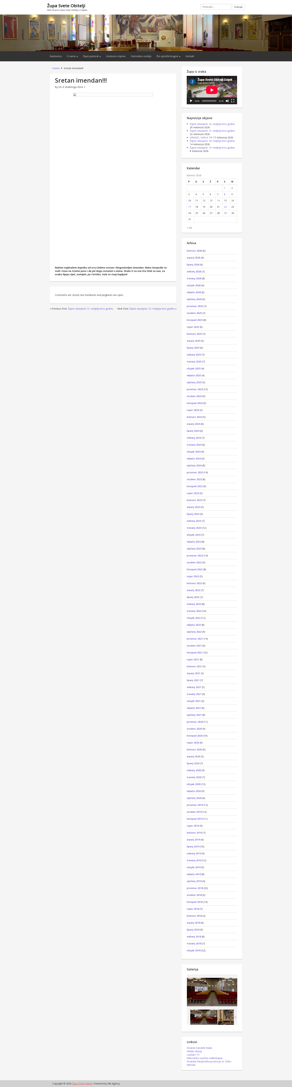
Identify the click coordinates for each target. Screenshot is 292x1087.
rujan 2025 (193, 326)
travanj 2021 (194, 694)
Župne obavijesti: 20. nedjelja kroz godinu (212, 140)
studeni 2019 (194, 811)
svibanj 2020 (194, 770)
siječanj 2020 (194, 798)
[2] (231, 1017)
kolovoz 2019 (194, 832)
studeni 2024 (194, 396)
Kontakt (190, 56)
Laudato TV (193, 1054)
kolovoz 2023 (194, 500)
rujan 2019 (193, 825)
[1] (203, 1017)
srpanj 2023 (193, 507)
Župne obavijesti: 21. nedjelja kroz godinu (212, 130)
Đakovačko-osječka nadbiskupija (204, 1058)
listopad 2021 (195, 652)
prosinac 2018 (195, 888)
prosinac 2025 (195, 306)
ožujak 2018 (194, 950)
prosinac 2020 (195, 721)
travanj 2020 (194, 777)
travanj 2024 (194, 444)
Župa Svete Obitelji (66, 5)
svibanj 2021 (194, 687)
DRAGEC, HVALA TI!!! (201, 137)
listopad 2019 (195, 818)
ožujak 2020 (194, 784)
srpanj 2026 (193, 257)
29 (225, 213)
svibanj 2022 (194, 604)
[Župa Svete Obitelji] (146, 32)
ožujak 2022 (194, 617)
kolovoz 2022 (194, 583)
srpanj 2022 (193, 590)
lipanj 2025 (193, 347)
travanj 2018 (194, 943)
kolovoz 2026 (194, 250)
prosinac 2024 (195, 389)
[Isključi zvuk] (227, 101)
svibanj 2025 (194, 354)
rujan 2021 (193, 659)
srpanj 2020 (193, 756)
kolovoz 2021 (194, 666)
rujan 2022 (193, 576)
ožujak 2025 (194, 368)
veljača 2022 (194, 624)
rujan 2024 (193, 410)
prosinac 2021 (195, 638)
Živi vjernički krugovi (167, 56)
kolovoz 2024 (194, 417)
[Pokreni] (191, 101)
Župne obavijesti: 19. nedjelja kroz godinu (212, 147)
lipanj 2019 (193, 846)
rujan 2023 (193, 493)
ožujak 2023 (194, 534)
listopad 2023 (195, 486)
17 (189, 206)
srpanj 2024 (193, 423)
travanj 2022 (194, 611)
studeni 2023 (194, 479)
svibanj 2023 (194, 520)
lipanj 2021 (193, 680)
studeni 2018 (194, 895)
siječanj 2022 (194, 631)
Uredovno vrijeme (116, 56)
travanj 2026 (194, 278)
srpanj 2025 (193, 340)
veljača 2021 (194, 708)
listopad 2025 (195, 320)
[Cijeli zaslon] (232, 101)
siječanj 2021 (194, 714)
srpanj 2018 (193, 922)
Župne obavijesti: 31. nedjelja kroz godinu (90, 308)
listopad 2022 (195, 569)
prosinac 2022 (195, 555)
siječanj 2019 (194, 881)
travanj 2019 (194, 860)
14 (218, 200)
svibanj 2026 (194, 271)
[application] (212, 90)
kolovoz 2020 (194, 749)
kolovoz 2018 (194, 915)
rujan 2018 (193, 908)
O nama (71, 56)
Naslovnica (56, 56)
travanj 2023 (194, 527)
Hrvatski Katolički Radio (199, 1047)
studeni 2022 (194, 562)
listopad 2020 (195, 735)
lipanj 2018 (193, 929)
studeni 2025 (194, 313)
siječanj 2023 (194, 548)
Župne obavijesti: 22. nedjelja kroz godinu (212, 124)
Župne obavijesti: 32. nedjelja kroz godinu (152, 308)
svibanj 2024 (194, 437)
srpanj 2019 (193, 839)
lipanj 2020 (193, 763)
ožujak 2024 (194, 451)
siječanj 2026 (194, 299)
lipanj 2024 (193, 430)
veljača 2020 (194, 791)
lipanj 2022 (193, 597)
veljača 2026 (194, 292)
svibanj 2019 (194, 853)
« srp (189, 227)
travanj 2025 (194, 361)
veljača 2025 (194, 375)
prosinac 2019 (195, 805)
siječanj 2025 (194, 382)
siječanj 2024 (194, 465)
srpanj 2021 (193, 673)
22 (225, 206)
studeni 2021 (194, 645)
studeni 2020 (194, 728)
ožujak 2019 (194, 867)
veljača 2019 (194, 874)
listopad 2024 (195, 403)
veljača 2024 (194, 458)
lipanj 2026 (193, 264)
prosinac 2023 (195, 472)
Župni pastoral (91, 56)
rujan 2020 (193, 742)
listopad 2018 (195, 901)
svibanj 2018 (194, 936)
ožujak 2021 (194, 701)
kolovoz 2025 (194, 333)
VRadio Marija (194, 1051)
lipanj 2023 (193, 514)
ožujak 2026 (194, 285)
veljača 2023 (194, 541)
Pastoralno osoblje (141, 56)
